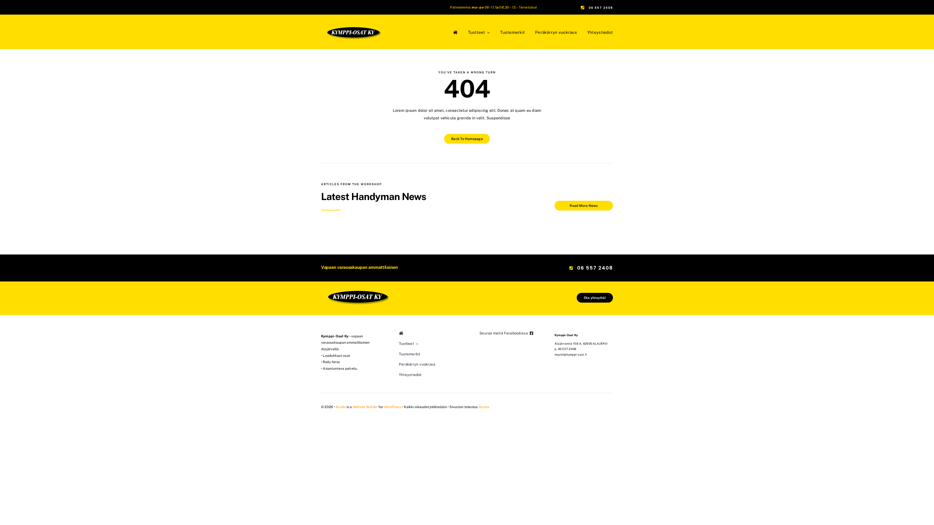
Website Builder (365, 407)
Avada (341, 407)
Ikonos (484, 407)
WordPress (392, 407)
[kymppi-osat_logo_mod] (357, 273)
